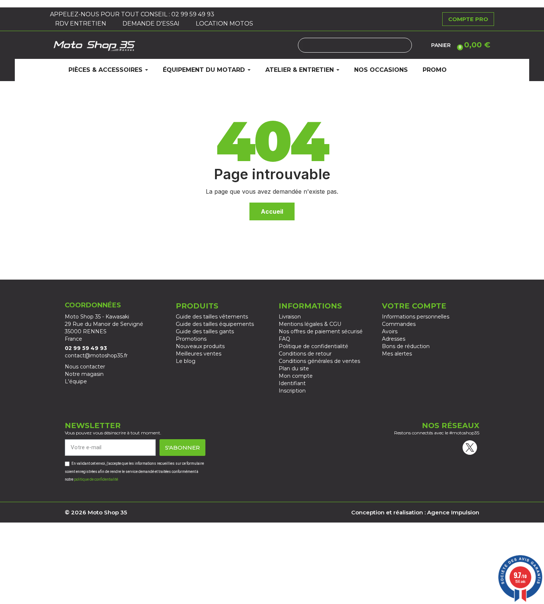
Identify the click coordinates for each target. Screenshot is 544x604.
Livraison (290, 316)
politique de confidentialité (96, 479)
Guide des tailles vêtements (212, 316)
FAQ (284, 339)
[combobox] (355, 45)
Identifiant (292, 383)
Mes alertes (397, 353)
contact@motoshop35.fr (96, 355)
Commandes (399, 324)
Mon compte (296, 376)
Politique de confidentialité (313, 346)
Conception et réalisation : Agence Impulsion (415, 512)
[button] (472, 45)
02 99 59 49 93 (193, 14)
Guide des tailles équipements (215, 324)
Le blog (185, 361)
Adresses (393, 339)
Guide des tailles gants (205, 331)
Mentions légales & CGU (310, 324)
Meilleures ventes (198, 353)
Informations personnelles (415, 316)
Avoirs (389, 331)
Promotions (191, 339)
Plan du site (294, 368)
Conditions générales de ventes (319, 361)
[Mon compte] (421, 45)
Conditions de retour (305, 353)
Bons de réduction (406, 346)
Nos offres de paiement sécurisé (321, 331)
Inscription (292, 390)
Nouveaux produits (200, 346)
